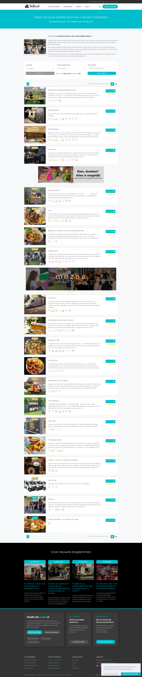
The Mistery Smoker (55, 440)
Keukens (79, 6)
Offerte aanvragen (110, 6)
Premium (35, 497)
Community (75, 668)
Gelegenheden (68, 6)
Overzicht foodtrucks (51, 632)
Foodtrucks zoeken (54, 6)
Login (116, 1)
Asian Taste (52, 149)
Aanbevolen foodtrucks (31, 665)
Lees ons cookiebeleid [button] (125, 669)
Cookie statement (65, 675)
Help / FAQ (75, 660)
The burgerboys (53, 401)
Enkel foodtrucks (69, 73)
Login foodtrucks (53, 665)
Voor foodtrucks (92, 1)
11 (56, 84)
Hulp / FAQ (101, 1)
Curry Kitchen (52, 360)
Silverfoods (52, 298)
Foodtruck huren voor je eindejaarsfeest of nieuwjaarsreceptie (106, 586)
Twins (50, 210)
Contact (111, 1)
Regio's (88, 6)
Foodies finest (52, 251)
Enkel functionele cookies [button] (111, 674)
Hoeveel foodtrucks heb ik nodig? (106, 663)
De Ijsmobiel (52, 480)
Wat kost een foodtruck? (103, 660)
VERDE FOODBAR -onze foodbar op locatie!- (63, 519)
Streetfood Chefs (53, 340)
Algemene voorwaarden (43, 675)
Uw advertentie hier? (71, 183)
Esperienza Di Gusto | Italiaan (58, 380)
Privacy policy (55, 675)
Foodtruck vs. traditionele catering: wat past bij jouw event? (82, 587)
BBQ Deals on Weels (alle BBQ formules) (62, 90)
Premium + (35, 88)
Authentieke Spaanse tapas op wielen (61, 320)
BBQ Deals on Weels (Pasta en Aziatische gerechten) (66, 231)
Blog (106, 1)
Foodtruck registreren (105, 642)
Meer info (109, 91)
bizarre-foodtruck (54, 190)
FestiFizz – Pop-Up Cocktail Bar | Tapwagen (63, 460)
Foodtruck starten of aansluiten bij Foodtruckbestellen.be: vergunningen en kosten (59, 588)
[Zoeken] (100, 6)
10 (52, 84)
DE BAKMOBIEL (53, 110)
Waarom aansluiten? (54, 668)
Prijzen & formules (53, 663)
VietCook (51, 499)
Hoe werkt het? (28, 668)
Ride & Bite (52, 421)
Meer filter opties (40, 73)
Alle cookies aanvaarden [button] (131, 674)
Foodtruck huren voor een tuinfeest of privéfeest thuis (34, 586)
